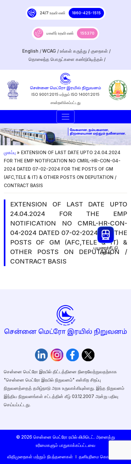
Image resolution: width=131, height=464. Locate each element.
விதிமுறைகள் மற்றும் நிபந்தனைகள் (40, 456)
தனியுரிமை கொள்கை (99, 456)
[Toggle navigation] (65, 116)
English (30, 51)
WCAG (49, 51)
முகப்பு (10, 152)
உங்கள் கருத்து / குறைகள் (84, 51)
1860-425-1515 (86, 12)
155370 (87, 33)
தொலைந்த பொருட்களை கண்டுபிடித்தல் (66, 59)
